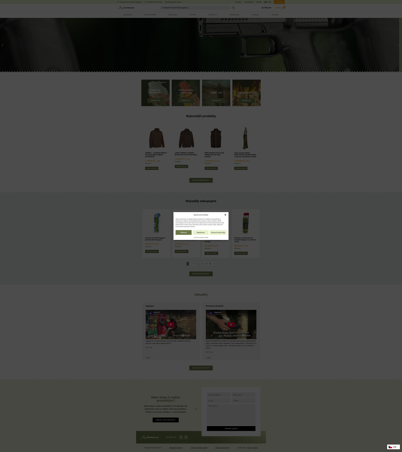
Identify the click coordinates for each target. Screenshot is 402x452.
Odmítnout (201, 232)
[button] (225, 215)
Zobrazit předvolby (218, 232)
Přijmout (183, 232)
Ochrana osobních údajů (201, 237)
